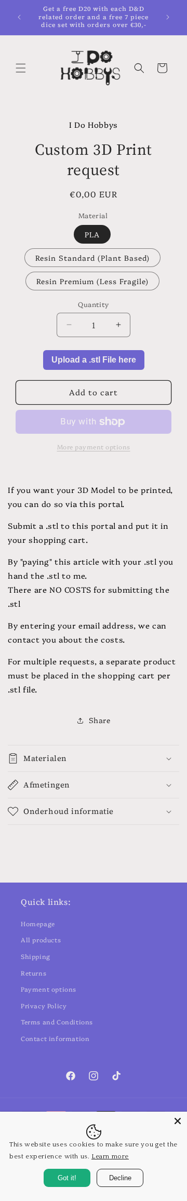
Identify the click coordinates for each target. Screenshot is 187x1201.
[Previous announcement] (19, 17)
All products (41, 939)
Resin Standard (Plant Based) (92, 257)
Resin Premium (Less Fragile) (92, 281)
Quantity (93, 304)
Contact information (55, 1038)
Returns (33, 972)
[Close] (177, 1121)
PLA (92, 234)
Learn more (110, 1156)
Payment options (48, 988)
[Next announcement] (167, 17)
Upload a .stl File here (93, 359)
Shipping (35, 956)
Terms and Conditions (57, 1021)
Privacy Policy (43, 1005)
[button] (20, 68)
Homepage (38, 923)
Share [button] (100, 720)
